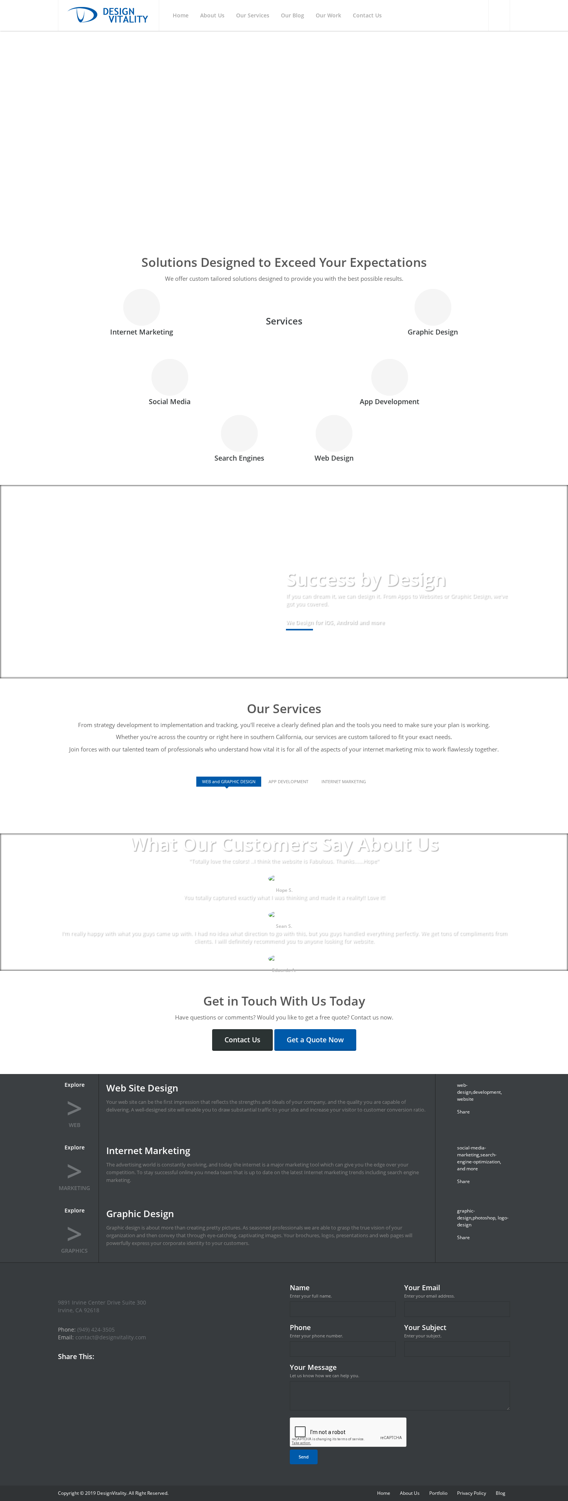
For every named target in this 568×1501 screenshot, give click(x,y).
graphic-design (466, 1214)
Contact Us (242, 1039)
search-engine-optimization (478, 1158)
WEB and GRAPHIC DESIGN (228, 781)
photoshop (484, 1217)
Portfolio (438, 1493)
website (465, 1099)
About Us (410, 1493)
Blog (500, 1493)
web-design (464, 1088)
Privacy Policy (471, 1493)
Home (383, 1493)
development (487, 1092)
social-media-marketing (471, 1151)
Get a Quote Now (315, 1039)
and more (467, 1168)
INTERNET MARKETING (343, 781)
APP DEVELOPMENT (288, 781)
